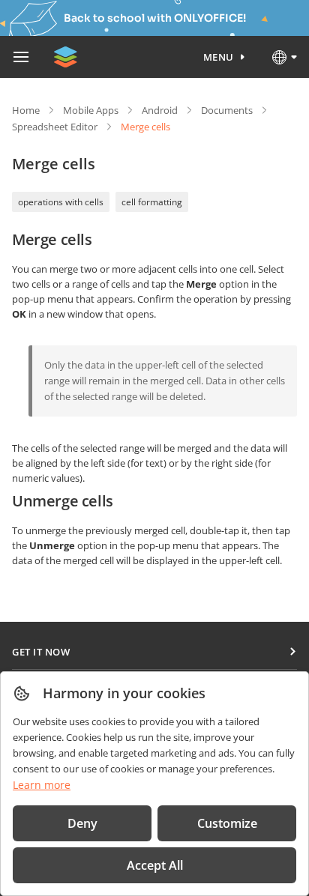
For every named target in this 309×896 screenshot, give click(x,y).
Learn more (41, 785)
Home (26, 110)
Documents (227, 110)
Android (160, 110)
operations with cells (61, 202)
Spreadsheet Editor (55, 126)
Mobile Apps (90, 110)
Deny (83, 823)
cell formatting (152, 202)
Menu (218, 57)
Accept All (155, 865)
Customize (227, 823)
